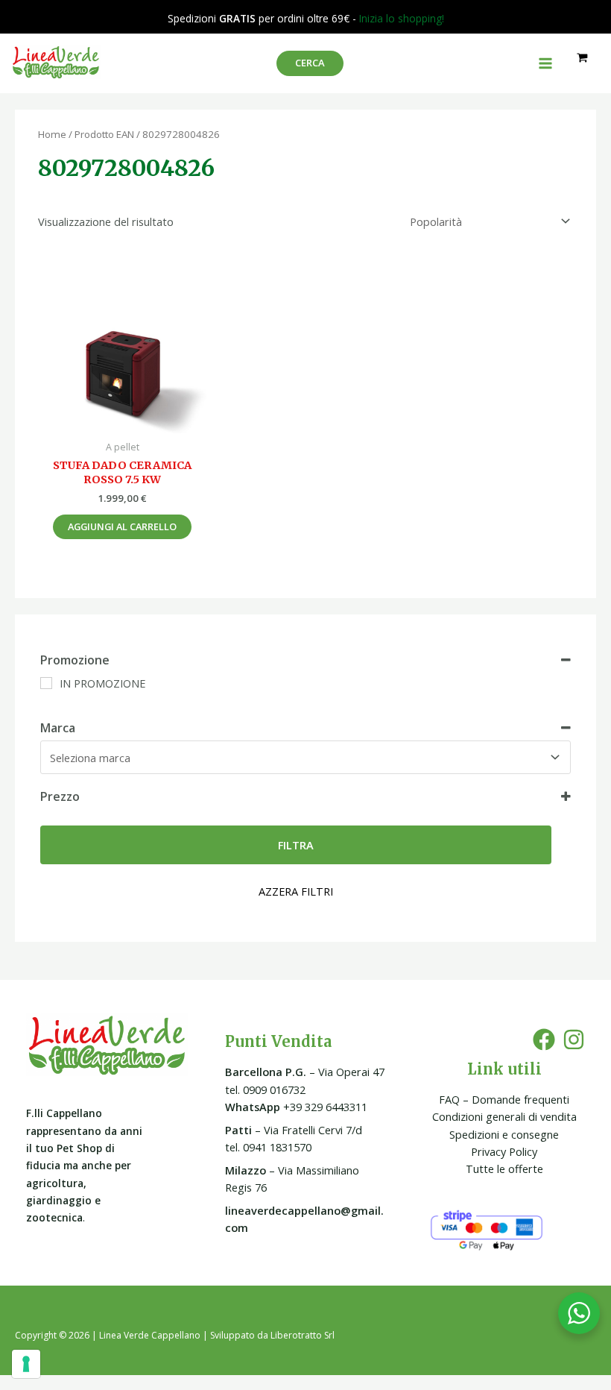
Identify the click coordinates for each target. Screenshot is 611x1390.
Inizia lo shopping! (401, 18)
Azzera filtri (296, 891)
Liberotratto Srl (302, 1335)
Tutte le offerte (504, 1168)
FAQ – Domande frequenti (504, 1099)
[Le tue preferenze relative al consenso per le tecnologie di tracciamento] (26, 1364)
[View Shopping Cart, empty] (582, 57)
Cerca (310, 62)
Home (52, 134)
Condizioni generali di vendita (504, 1116)
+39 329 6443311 (296, 1106)
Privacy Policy (504, 1151)
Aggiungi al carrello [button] (122, 526)
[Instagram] (574, 1039)
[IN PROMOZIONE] (46, 683)
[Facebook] (544, 1039)
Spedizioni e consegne (504, 1134)
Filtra (296, 844)
